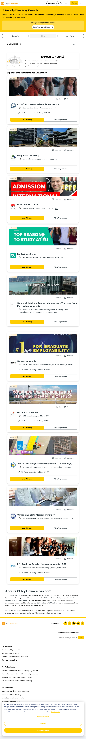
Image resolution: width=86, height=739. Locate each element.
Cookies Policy (55, 712)
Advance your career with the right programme (20, 671)
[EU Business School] (13, 255)
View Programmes (60, 120)
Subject (42, 36)
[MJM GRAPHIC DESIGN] (13, 206)
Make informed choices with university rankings (20, 674)
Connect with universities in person (15, 657)
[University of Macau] (13, 414)
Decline (43, 723)
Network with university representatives (17, 677)
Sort (74, 44)
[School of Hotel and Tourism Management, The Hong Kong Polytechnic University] (13, 304)
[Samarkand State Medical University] (13, 516)
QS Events (41, 603)
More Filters (70, 36)
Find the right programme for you (14, 650)
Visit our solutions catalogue (12, 695)
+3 (55, 108)
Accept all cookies (43, 730)
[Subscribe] (81, 637)
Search (14, 36)
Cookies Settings (43, 717)
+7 (69, 568)
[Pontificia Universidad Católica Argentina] (13, 106)
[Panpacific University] (13, 157)
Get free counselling (9, 660)
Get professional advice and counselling (17, 681)
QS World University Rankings (55, 598)
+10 (56, 208)
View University (27, 120)
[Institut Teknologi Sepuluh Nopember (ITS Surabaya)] (13, 465)
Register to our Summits (11, 701)
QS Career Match (11, 610)
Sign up (74, 3)
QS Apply (51, 603)
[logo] (9, 3)
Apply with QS (52, 3)
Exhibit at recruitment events (13, 698)
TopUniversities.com (12, 595)
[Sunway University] (13, 362)
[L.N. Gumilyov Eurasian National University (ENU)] (13, 565)
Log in (67, 3)
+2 (72, 518)
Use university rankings (10, 653)
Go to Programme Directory (42, 27)
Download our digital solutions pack (15, 691)
